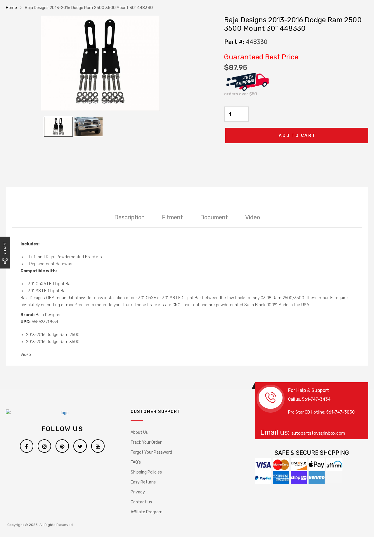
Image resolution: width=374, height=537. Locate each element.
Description (129, 217)
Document (214, 217)
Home (11, 7)
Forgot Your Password (151, 452)
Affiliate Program (146, 512)
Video (252, 217)
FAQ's (136, 462)
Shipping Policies (146, 472)
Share (5, 248)
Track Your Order (146, 442)
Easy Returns (143, 482)
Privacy (138, 492)
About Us (139, 432)
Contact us (141, 502)
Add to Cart (297, 135)
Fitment (172, 217)
